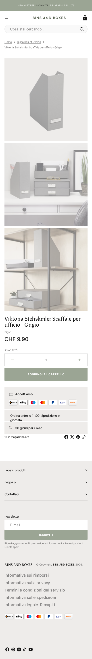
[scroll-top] (83, 635)
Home (8, 42)
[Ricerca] (81, 29)
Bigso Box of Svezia (29, 42)
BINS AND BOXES (63, 564)
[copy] (85, 437)
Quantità (10, 350)
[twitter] (73, 437)
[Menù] (7, 18)
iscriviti (42, 5)
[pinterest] (79, 437)
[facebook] (67, 437)
